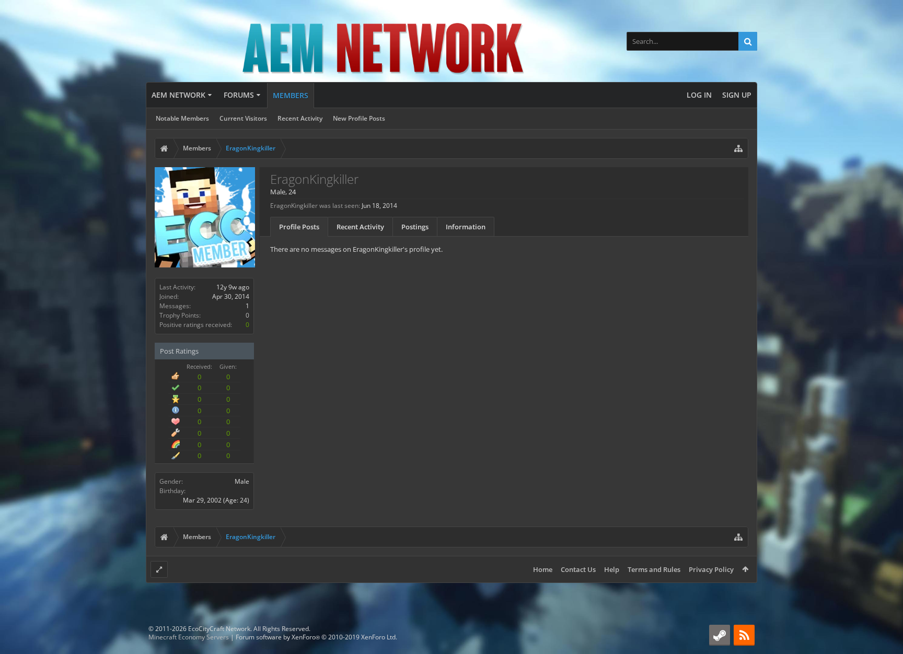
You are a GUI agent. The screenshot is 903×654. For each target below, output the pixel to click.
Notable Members (182, 118)
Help (611, 569)
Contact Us (578, 569)
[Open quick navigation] (738, 148)
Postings (415, 226)
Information (465, 226)
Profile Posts (299, 226)
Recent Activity (299, 118)
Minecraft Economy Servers (188, 637)
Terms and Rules (654, 569)
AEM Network (178, 95)
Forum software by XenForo (316, 637)
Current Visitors (243, 118)
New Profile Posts (359, 118)
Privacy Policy (711, 569)
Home (542, 569)
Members (290, 95)
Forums (239, 95)
